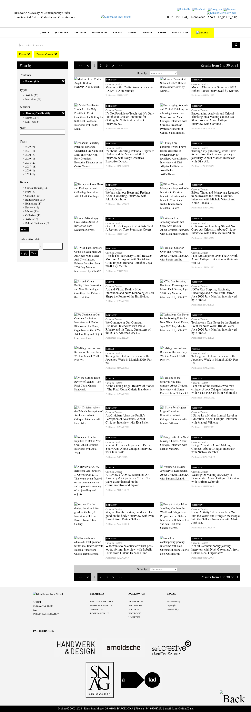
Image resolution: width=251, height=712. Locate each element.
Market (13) (32, 211)
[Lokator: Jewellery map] (222, 12)
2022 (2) (30, 147)
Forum (131, 32)
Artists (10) (31, 219)
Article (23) (31, 95)
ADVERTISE (96, 609)
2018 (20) (30, 162)
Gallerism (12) (33, 215)
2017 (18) (30, 166)
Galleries (80, 32)
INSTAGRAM (135, 605)
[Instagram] (215, 9)
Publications (180, 32)
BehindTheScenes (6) (37, 223)
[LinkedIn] (184, 9)
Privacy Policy (173, 601)
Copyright (171, 605)
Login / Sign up (227, 17)
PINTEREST (134, 609)
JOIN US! (173, 17)
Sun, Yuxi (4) (33, 121)
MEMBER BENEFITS (101, 605)
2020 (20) (30, 155)
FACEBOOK (134, 613)
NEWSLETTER (136, 601)
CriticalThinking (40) (37, 188)
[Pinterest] (230, 9)
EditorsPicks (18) (35, 199)
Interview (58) (33, 99)
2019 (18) (30, 158)
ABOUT (37, 601)
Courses (147, 32)
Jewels (44, 32)
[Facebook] (199, 9)
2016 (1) (30, 170)
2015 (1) (30, 174)
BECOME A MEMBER (101, 601)
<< (80, 65)
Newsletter (198, 17)
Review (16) (32, 207)
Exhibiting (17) (34, 203)
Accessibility (173, 609)
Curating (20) (32, 195)
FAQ (185, 17)
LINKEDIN (134, 617)
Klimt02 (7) (32, 118)
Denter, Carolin (45, 54)
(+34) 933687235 (153, 708)
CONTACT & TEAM (43, 605)
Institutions (99, 32)
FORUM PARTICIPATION (46, 613)
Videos (162, 32)
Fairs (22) (30, 192)
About (211, 17)
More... (24, 229)
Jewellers (61, 32)
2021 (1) (30, 151)
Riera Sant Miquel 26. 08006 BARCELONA (108, 708)
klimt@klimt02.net (183, 708)
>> (121, 65)
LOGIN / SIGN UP (99, 613)
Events (117, 32)
